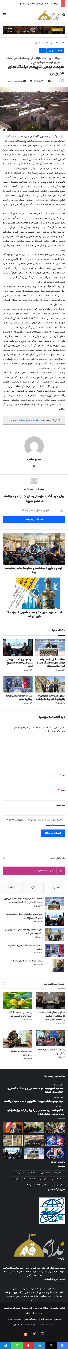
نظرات (11, 887)
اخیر (33, 887)
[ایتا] (25, 1334)
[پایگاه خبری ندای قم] (48, 15)
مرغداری (15, 1178)
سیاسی (57, 1319)
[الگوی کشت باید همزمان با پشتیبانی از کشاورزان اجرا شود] (50, 684)
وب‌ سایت (60, 805)
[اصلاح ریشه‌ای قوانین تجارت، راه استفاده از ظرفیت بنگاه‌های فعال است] (50, 1000)
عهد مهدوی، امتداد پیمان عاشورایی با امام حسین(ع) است (19, 663)
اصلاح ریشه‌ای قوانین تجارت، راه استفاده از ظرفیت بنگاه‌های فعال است (51, 1016)
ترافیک (33, 1172)
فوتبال (43, 1178)
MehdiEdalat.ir (34, 1313)
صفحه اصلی (56, 43)
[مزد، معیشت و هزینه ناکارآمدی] (17, 1039)
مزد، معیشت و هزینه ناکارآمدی (21, 1053)
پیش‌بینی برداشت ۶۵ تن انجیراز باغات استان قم (20, 1014)
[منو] (4, 16)
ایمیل (61, 790)
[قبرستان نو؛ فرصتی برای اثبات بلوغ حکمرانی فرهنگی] (13, 1140)
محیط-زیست (29, 1178)
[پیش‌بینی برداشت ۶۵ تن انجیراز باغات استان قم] (17, 1000)
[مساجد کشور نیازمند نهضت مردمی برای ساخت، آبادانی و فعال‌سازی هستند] (50, 647)
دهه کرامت (20, 1172)
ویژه (43, 50)
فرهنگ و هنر (30, 1319)
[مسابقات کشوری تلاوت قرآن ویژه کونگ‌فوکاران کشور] (34, 1140)
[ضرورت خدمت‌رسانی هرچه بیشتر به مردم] (18, 684)
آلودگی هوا (58, 1172)
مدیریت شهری (41, 43)
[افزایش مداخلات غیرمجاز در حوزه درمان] (13, 1127)
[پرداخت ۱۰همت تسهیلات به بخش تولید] (50, 1038)
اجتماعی (45, 1172)
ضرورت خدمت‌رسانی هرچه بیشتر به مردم (19, 697)
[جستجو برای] (63, 16)
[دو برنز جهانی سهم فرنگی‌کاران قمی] (55, 1153)
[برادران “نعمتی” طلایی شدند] (55, 1140)
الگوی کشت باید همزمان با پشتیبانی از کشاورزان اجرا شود (50, 697)
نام (62, 775)
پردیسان (59, 1184)
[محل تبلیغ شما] (34, 30)
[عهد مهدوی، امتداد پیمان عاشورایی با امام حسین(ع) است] (18, 647)
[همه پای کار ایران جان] (55, 1127)
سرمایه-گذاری (57, 1178)
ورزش (9, 1319)
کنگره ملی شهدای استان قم (39, 1184)
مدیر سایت (55, 81)
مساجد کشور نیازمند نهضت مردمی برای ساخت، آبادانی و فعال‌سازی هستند (51, 663)
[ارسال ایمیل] (49, 81)
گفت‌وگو (18, 1325)
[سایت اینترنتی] (34, 466)
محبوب (56, 887)
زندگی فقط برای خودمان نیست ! (27, 961)
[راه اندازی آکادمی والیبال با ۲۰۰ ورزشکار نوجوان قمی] (34, 1127)
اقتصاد (40, 1325)
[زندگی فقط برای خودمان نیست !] (54, 965)
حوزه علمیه (29, 1325)
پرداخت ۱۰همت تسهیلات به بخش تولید (51, 1051)
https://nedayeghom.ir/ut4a (25, 420)
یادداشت (50, 1325)
